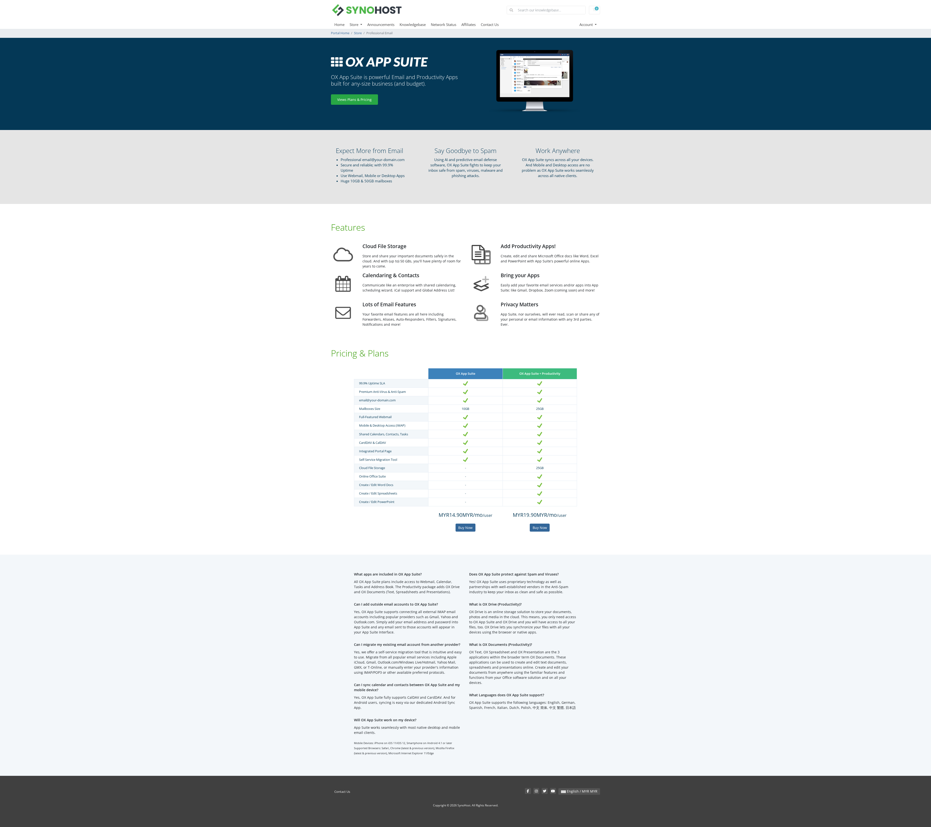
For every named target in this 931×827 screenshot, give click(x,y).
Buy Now (465, 527)
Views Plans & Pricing (354, 99)
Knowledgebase (413, 24)
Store (354, 24)
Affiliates (468, 24)
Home (339, 24)
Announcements (380, 24)
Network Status (443, 24)
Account (586, 24)
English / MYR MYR (581, 791)
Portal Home (340, 33)
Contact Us (490, 24)
